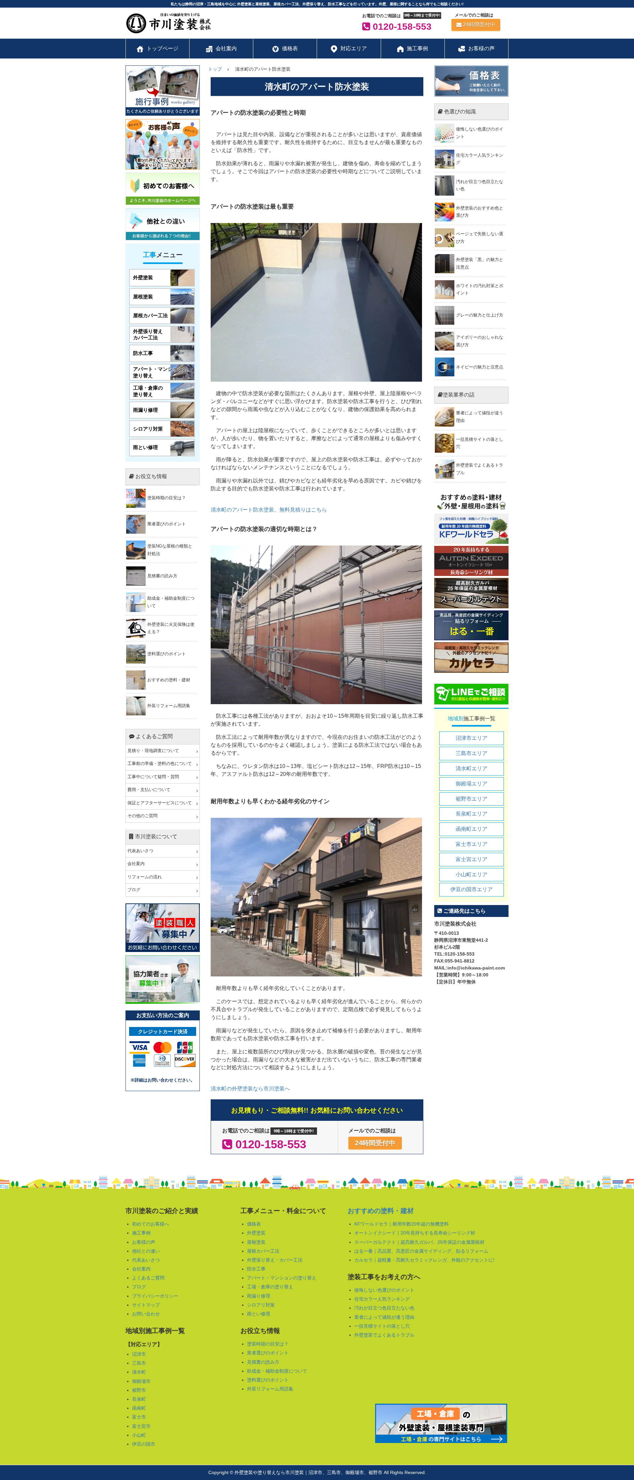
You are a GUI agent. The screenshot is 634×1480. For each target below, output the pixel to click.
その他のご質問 (142, 816)
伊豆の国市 (143, 1444)
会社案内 (136, 863)
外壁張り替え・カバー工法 (274, 1260)
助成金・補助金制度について (277, 1371)
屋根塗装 (256, 1242)
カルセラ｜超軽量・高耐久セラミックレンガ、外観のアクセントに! (424, 1260)
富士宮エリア (471, 859)
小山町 (139, 1435)
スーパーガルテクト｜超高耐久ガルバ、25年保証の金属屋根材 (419, 1242)
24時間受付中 (479, 24)
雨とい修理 (258, 1313)
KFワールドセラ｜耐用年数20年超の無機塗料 (401, 1224)
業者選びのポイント (268, 1352)
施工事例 (141, 1232)
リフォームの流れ (144, 877)
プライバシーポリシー (155, 1296)
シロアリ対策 (261, 1305)
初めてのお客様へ (150, 1224)
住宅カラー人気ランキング (382, 1299)
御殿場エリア (471, 783)
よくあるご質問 (148, 1277)
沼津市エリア (471, 738)
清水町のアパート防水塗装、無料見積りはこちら (269, 509)
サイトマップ (146, 1305)
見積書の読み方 (263, 1362)
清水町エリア (471, 768)
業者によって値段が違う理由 (384, 1317)
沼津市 (139, 1354)
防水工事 (256, 1268)
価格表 (254, 1224)
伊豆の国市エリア (471, 889)
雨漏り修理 (258, 1296)
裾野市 (139, 1390)
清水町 (139, 1372)
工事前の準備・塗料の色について (159, 763)
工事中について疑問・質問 (153, 777)
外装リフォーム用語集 (270, 1388)
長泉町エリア (471, 813)
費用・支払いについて (148, 789)
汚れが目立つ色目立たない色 (384, 1307)
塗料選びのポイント (268, 1380)
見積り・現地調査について (153, 750)
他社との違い (146, 1251)
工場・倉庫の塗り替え (270, 1286)
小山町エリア (471, 874)
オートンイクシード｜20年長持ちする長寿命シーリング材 (414, 1232)
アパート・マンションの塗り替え (281, 1277)
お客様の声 (143, 1242)
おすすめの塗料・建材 (381, 1210)
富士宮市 (141, 1426)
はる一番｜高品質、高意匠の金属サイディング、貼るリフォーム (421, 1251)
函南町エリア (471, 829)
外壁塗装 (256, 1232)
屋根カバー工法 (263, 1251)
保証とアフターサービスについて (159, 803)
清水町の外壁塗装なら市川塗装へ (250, 1088)
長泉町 (139, 1399)
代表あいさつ (140, 851)
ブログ (133, 890)
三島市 (139, 1363)
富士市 (139, 1417)
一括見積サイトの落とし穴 (382, 1326)
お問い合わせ (146, 1313)
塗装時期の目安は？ (268, 1344)
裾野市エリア (471, 799)
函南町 (139, 1408)
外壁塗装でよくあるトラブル (384, 1335)
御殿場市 (141, 1381)
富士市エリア (471, 844)
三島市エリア (471, 753)
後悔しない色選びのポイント (384, 1290)
